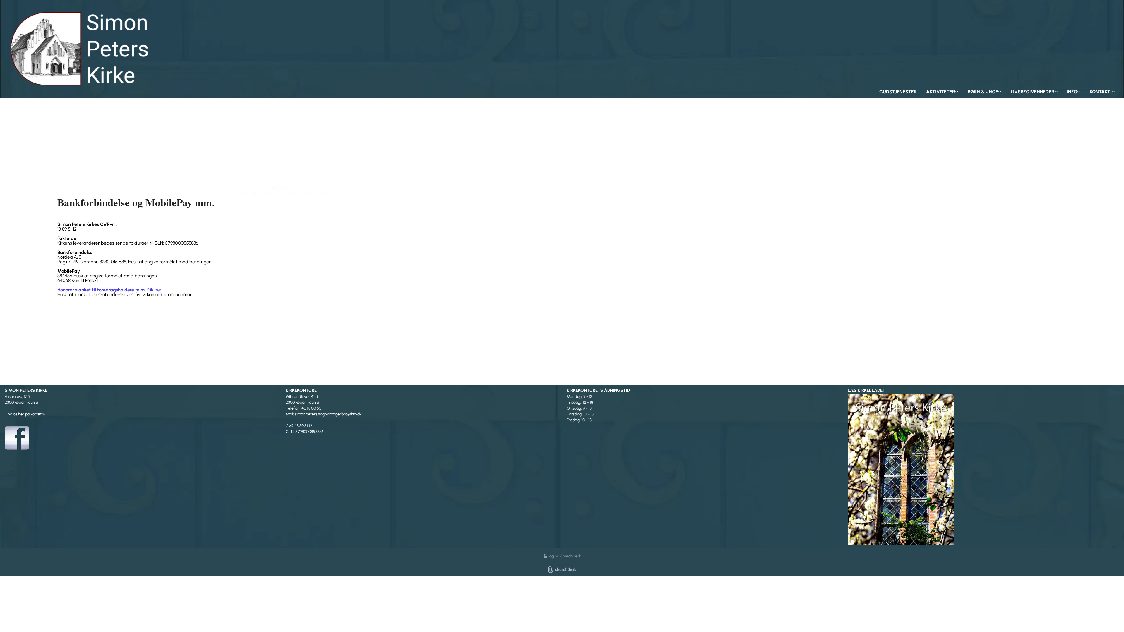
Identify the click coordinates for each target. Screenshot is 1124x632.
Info (1072, 92)
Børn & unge (983, 92)
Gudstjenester (898, 92)
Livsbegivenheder (1032, 92)
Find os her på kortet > (25, 414)
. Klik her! (109, 290)
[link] (942, 92)
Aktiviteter (940, 92)
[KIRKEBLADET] (983, 469)
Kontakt (1100, 92)
